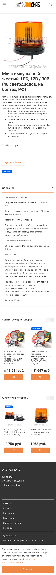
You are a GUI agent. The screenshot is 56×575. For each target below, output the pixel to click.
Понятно (28, 569)
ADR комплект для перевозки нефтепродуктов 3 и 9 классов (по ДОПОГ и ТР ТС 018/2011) (41, 357)
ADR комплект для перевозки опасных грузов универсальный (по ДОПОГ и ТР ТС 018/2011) (14, 357)
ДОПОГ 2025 (9, 535)
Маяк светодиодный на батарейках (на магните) (41, 432)
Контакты (8, 527)
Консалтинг (9, 513)
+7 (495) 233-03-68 (13, 481)
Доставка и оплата (12, 523)
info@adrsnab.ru (11, 485)
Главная (7, 503)
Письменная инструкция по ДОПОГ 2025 (23, 540)
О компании (9, 518)
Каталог (7, 508)
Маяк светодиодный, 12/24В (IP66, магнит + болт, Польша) (14, 432)
